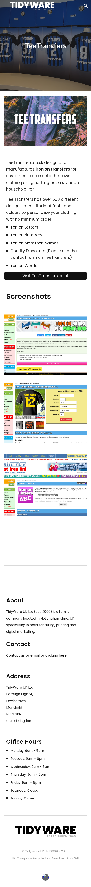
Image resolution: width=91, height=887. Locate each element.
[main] (45, 45)
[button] (5, 6)
